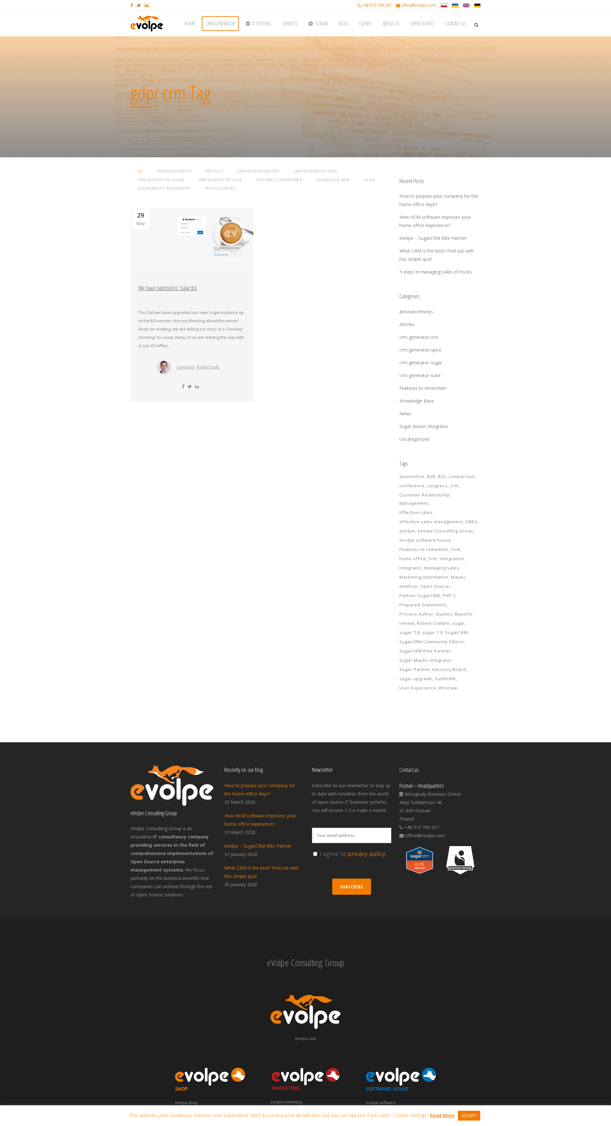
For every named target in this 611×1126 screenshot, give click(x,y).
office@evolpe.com (418, 5)
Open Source (434, 586)
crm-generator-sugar (420, 363)
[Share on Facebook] (183, 386)
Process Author (416, 614)
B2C (442, 476)
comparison (462, 476)
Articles (406, 324)
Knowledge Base (416, 401)
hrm (433, 558)
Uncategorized (414, 439)
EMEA (471, 521)
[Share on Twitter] (190, 386)
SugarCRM (456, 632)
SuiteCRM (445, 678)
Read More (442, 1115)
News (405, 413)
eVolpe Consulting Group (445, 531)
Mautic (458, 577)
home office (412, 558)
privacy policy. (367, 854)
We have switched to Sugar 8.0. (167, 288)
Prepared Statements (423, 605)
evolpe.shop (186, 1102)
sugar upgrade (415, 678)
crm (454, 485)
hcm (456, 549)
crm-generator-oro (418, 337)
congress (437, 485)
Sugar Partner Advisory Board (432, 669)
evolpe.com (305, 1038)
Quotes (444, 614)
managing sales (441, 568)
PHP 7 (449, 595)
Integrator (410, 568)
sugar (458, 623)
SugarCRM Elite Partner (425, 651)
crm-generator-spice (420, 350)
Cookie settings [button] (410, 1115)
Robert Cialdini (433, 623)
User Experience (417, 688)
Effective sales (415, 512)
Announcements (416, 312)
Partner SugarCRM (419, 595)
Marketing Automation (423, 577)
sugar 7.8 (409, 632)
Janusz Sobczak (198, 367)
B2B (431, 476)
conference (412, 485)
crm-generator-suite (420, 375)
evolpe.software (380, 1102)
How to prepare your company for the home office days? (259, 789)
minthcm (408, 586)
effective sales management (431, 521)
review (406, 623)
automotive (412, 476)
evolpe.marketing (286, 1102)
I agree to (353, 854)
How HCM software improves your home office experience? (260, 820)
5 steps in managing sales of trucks (435, 272)
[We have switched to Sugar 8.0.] (191, 240)
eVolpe (407, 531)
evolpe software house (425, 540)
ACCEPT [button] (469, 1115)
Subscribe (351, 887)
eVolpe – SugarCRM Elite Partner (433, 238)
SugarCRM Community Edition (431, 642)
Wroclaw (448, 688)
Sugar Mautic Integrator (423, 426)
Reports (463, 614)
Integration (452, 558)
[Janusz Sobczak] (164, 372)
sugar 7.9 (432, 632)
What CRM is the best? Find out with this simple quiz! (261, 872)
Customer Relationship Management (424, 499)
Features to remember (422, 388)
